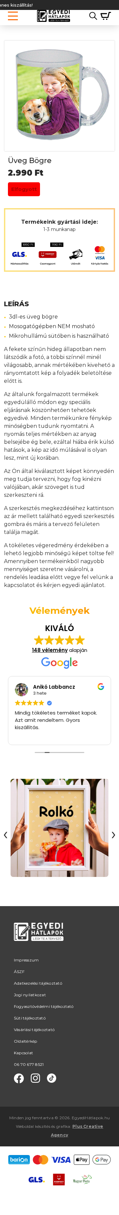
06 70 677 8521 (29, 1064)
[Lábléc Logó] (38, 939)
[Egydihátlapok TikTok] (51, 1078)
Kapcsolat (23, 1052)
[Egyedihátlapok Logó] (53, 16)
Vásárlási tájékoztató (34, 1029)
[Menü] (13, 16)
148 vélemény (50, 650)
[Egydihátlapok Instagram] (35, 1078)
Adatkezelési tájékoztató (38, 983)
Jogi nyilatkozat (30, 994)
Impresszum (26, 959)
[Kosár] (104, 16)
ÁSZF (19, 971)
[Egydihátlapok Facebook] (19, 1078)
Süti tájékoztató (30, 1017)
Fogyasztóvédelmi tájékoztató (44, 1006)
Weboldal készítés (33, 1126)
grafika (63, 1126)
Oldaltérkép (25, 1041)
